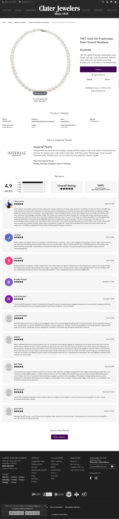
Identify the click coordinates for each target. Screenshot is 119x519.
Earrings (36, 163)
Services (98, 10)
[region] (40, 61)
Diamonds (31, 10)
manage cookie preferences (22, 508)
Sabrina (17, 337)
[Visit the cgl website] (69, 494)
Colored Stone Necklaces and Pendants (38, 22)
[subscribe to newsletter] (112, 466)
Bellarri (53, 467)
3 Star (19, 187)
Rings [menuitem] (33, 476)
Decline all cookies (16, 513)
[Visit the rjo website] (84, 494)
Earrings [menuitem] (34, 467)
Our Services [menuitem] (74, 464)
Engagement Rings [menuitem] (37, 461)
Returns (107, 79)
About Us (112, 10)
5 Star (19, 182)
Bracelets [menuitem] (34, 479)
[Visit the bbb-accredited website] (47, 494)
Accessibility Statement (72, 507)
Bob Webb (18, 364)
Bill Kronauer (19, 389)
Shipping (89, 79)
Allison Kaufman (56, 461)
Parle (52, 479)
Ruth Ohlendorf (20, 296)
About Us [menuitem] (73, 461)
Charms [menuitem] (34, 482)
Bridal (18, 10)
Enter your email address (99, 462)
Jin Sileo (17, 235)
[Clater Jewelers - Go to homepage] (59, 10)
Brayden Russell (20, 279)
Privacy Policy (33, 506)
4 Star (19, 185)
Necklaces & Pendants (20, 22)
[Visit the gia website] (59, 494)
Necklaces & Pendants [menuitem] (39, 470)
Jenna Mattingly (20, 315)
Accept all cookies (32, 513)
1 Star (19, 192)
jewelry (10, 22)
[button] (103, 2)
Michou (53, 473)
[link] (9, 2)
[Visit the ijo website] (36, 494)
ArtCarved (54, 464)
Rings (59, 163)
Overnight (54, 476)
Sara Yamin (18, 408)
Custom (86, 10)
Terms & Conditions (56, 507)
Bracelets (67, 163)
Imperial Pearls (65, 121)
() (45, 182)
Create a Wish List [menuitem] (76, 467)
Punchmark (63, 514)
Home (3, 22)
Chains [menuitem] (33, 473)
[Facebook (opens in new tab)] (91, 478)
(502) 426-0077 (40, 101)
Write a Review (59, 437)
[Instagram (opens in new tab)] (96, 478)
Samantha (18, 258)
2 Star (19, 189)
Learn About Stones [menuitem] (77, 470)
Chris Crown (19, 201)
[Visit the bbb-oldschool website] (76, 494)
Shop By (7, 10)
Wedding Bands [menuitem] (36, 464)
